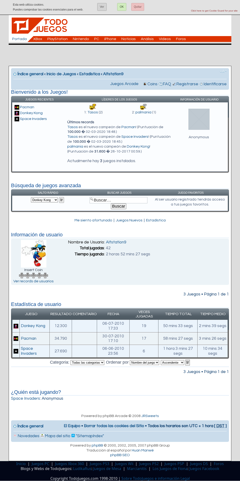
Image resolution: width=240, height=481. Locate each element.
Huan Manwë (143, 450)
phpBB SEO (120, 455)
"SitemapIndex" (89, 436)
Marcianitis (137, 468)
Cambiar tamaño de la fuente (223, 71)
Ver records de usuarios (33, 281)
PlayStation (57, 39)
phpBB (97, 445)
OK (122, 6)
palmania (143, 112)
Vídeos (165, 39)
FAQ (167, 84)
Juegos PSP (174, 463)
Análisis (147, 39)
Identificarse (215, 84)
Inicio (21, 463)
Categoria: (60, 362)
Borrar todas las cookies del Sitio (114, 426)
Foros (181, 39)
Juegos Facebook (204, 468)
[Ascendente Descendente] (175, 362)
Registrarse (187, 84)
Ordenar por (118, 362)
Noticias (128, 39)
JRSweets (150, 416)
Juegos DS (199, 463)
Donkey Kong (31, 113)
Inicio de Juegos (61, 74)
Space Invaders (33, 119)
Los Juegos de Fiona (170, 468)
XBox (37, 39)
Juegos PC (40, 463)
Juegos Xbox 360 (69, 463)
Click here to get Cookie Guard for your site (214, 10)
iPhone (110, 39)
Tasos (92, 112)
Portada (19, 39)
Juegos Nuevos (129, 220)
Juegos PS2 (149, 463)
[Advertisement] (122, 55)
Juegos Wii (124, 463)
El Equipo (72, 426)
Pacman (27, 107)
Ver (102, 6)
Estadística (89, 74)
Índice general (30, 74)
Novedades (28, 436)
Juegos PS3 (99, 463)
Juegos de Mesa (107, 468)
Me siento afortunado (93, 220)
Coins (152, 84)
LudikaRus (82, 468)
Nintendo (81, 39)
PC (96, 39)
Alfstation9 (113, 74)
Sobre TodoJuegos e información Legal (155, 478)
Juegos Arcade (124, 84)
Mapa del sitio (57, 436)
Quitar (138, 6)
